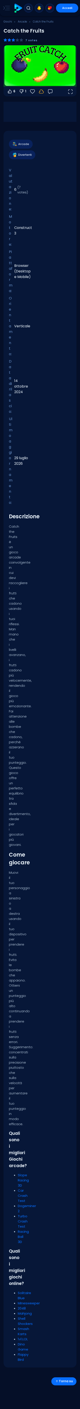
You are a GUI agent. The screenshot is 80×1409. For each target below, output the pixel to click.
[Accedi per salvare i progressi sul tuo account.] (41, 91)
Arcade (22, 21)
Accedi (67, 8)
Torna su (66, 1381)
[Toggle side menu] (5, 8)
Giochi (8, 21)
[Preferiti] (49, 8)
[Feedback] (50, 91)
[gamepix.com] (18, 8)
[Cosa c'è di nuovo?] (39, 8)
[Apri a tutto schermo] (70, 91)
